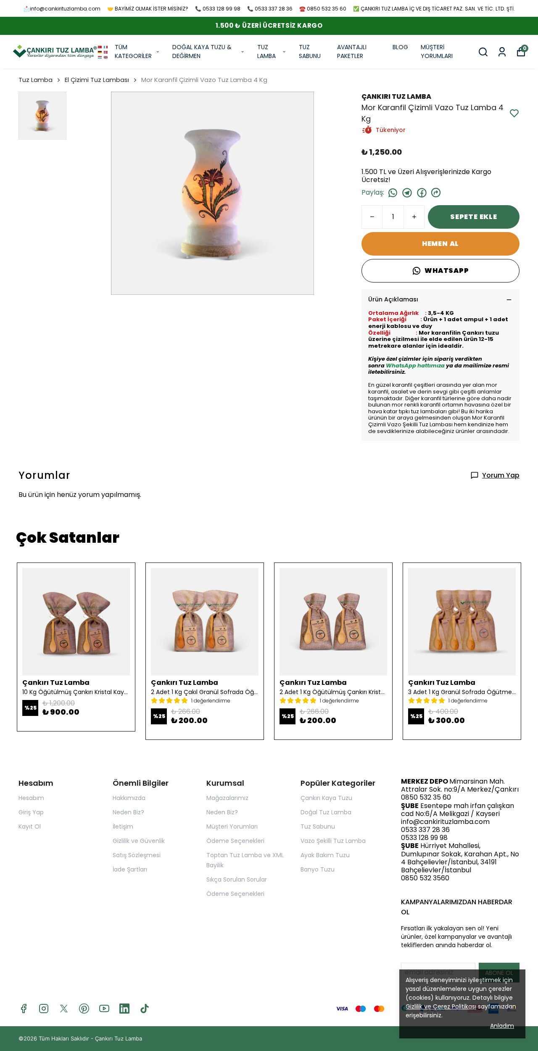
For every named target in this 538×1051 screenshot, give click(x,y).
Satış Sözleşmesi (137, 855)
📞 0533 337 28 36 (270, 8)
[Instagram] (44, 1008)
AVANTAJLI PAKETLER (352, 51)
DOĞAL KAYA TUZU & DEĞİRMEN (202, 51)
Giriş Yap (31, 812)
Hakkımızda (129, 798)
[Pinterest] (84, 1008)
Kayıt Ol (29, 826)
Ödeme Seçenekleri (235, 841)
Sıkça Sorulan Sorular (236, 879)
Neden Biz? (128, 812)
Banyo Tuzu (318, 869)
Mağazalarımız (227, 798)
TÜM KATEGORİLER (133, 51)
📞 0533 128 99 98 (217, 8)
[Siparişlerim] (502, 52)
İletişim (123, 826)
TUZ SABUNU (310, 51)
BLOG (400, 47)
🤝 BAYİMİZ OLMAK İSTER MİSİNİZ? (147, 8)
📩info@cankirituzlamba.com (62, 8)
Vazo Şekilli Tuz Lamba (333, 841)
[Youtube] (104, 1008)
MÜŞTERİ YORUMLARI (437, 51)
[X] (64, 1008)
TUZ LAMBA (266, 51)
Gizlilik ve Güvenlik (139, 841)
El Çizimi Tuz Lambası (97, 79)
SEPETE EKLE (473, 217)
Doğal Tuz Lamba (326, 812)
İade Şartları (130, 869)
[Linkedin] (124, 1008)
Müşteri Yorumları (232, 826)
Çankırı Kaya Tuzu (326, 798)
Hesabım (31, 798)
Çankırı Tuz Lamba (118, 1038)
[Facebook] (23, 1008)
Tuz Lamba (35, 79)
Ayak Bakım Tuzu (325, 855)
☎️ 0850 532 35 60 (322, 8)
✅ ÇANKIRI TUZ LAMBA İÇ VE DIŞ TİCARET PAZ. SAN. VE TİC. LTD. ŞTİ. (434, 8)
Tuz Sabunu (318, 826)
